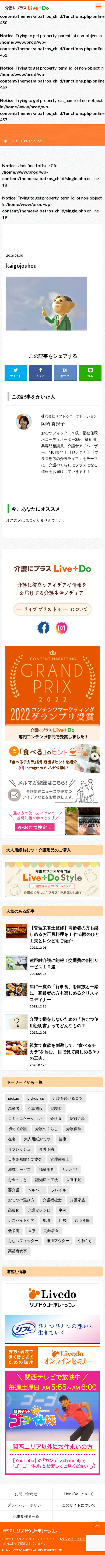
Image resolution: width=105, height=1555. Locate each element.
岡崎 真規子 (53, 423)
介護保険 (73, 1128)
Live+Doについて (78, 1493)
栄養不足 (73, 1179)
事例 (62, 1210)
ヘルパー (35, 1190)
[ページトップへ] (97, 1526)
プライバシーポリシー (26, 1505)
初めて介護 (17, 1128)
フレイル (58, 1190)
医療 (31, 1230)
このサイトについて (79, 1505)
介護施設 (35, 1108)
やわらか (85, 1240)
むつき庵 (82, 1220)
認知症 (56, 1108)
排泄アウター (58, 1240)
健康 (62, 1139)
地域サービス (19, 1169)
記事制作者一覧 (26, 1516)
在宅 (12, 1139)
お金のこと (17, 1179)
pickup (13, 1098)
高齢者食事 (17, 1250)
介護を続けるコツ (67, 1098)
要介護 (13, 1190)
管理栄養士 (59, 1159)
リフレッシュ (19, 1149)
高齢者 (13, 1108)
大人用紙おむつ (37, 1139)
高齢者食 (51, 1230)
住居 (62, 1220)
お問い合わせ (26, 1493)
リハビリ (70, 1169)
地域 (46, 1220)
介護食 (56, 1118)
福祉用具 (46, 1169)
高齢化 (13, 1210)
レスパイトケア (21, 1220)
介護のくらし (46, 1128)
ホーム (9, 141)
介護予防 (46, 1149)
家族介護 (77, 1118)
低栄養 (13, 1230)
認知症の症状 (46, 1179)
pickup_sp (35, 1098)
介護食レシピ (39, 1210)
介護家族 (77, 1200)
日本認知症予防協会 (25, 1159)
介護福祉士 (52, 1200)
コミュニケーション (25, 1118)
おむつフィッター (23, 1240)
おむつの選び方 (21, 1200)
